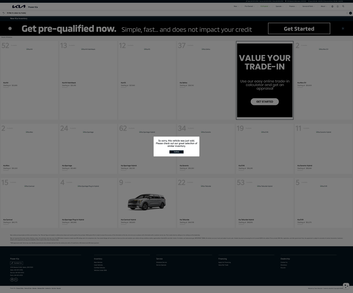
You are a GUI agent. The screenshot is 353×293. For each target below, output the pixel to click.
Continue (176, 152)
